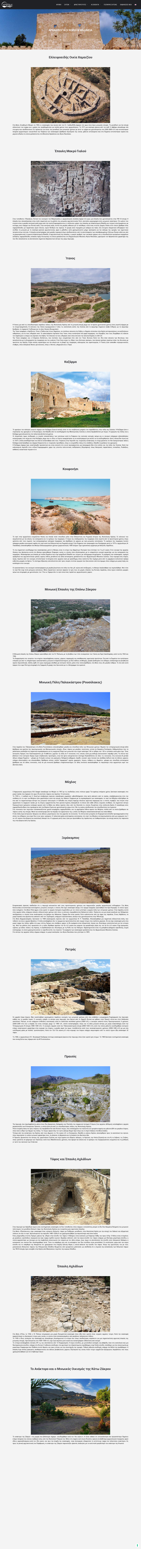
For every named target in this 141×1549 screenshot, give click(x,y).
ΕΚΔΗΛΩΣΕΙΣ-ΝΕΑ (126, 4)
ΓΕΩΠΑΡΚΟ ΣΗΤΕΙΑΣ (110, 4)
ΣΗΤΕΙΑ (66, 4)
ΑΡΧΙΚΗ (58, 4)
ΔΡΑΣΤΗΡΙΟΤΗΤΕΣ (80, 4)
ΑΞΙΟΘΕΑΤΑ (95, 4)
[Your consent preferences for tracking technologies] (137, 1545)
